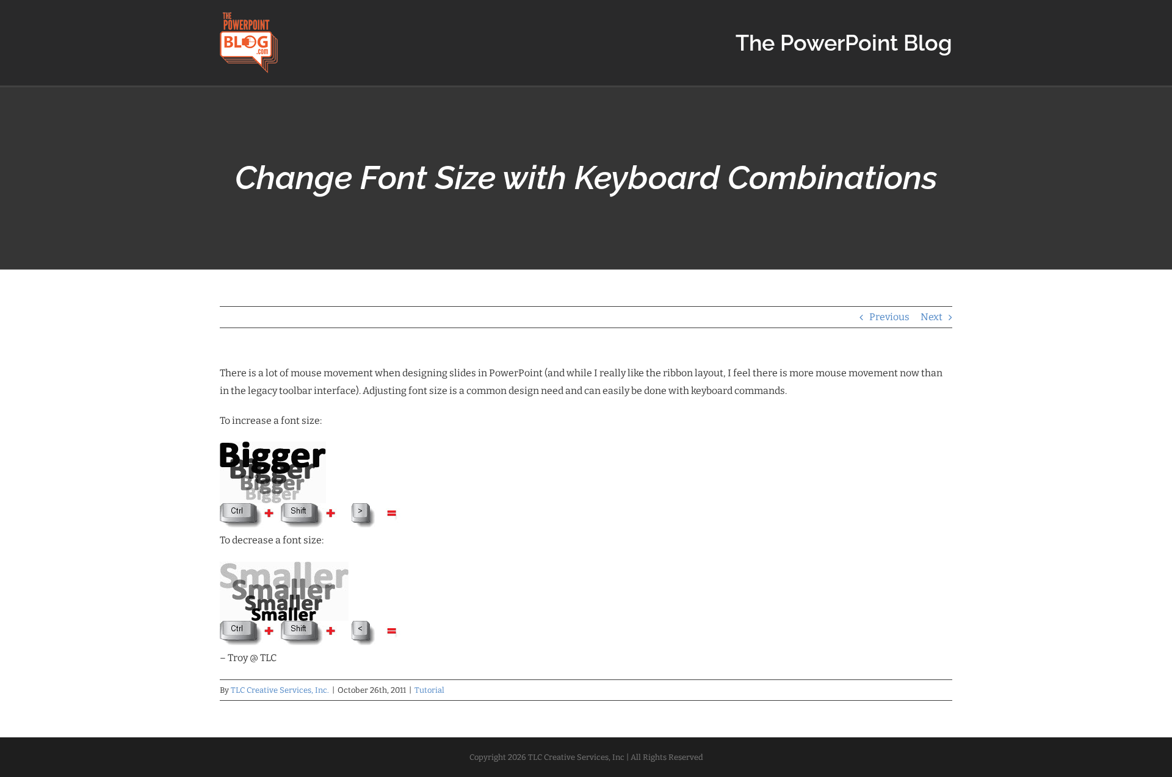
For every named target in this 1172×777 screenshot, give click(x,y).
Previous (889, 317)
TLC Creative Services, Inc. (280, 690)
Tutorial (429, 690)
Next (931, 317)
